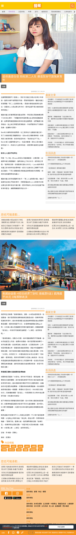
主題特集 (21, 11)
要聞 (35, 491)
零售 (20, 446)
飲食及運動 (38, 503)
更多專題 (65, 506)
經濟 (13, 446)
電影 (27, 446)
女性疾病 (44, 506)
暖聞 (44, 491)
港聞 (3, 86)
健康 (3, 11)
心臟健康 (70, 503)
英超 (19, 450)
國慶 (25, 450)
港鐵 (4, 450)
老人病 (51, 506)
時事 (29, 11)
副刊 (36, 11)
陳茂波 (12, 450)
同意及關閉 (61, 527)
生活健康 (46, 503)
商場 (40, 446)
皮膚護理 (58, 506)
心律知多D (68, 11)
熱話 (39, 491)
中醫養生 (54, 503)
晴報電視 (12, 11)
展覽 (34, 446)
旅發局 (33, 450)
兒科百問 (37, 506)
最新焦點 (29, 491)
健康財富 (44, 11)
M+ (40, 450)
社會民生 (6, 446)
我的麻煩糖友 (56, 11)
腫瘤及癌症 (62, 503)
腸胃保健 (29, 506)
